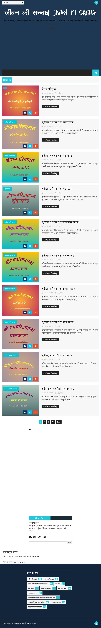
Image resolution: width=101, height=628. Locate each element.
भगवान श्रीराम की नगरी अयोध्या (36, 602)
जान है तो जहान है (32, 593)
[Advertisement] (50, 48)
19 (53, 422)
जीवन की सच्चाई (32, 579)
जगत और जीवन (62, 588)
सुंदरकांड (7, 189)
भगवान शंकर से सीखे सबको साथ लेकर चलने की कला (41, 598)
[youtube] (96, 3)
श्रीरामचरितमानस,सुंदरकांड (57, 188)
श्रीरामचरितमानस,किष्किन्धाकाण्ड (60, 222)
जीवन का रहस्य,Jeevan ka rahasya (14, 561)
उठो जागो (57, 584)
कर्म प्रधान (31, 588)
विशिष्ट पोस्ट (39, 518)
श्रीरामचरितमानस (10, 122)
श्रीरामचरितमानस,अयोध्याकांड (58, 288)
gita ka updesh (11, 355)
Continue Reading (50, 106)
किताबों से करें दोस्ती (46, 588)
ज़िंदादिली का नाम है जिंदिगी (35, 607)
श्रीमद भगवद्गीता (56, 602)
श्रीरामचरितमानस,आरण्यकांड (58, 255)
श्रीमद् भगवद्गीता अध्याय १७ (58, 388)
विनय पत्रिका (49, 89)
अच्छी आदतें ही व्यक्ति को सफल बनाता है (38, 584)
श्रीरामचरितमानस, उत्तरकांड (58, 122)
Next (58, 422)
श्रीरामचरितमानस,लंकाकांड (57, 155)
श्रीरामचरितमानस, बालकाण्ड (58, 322)
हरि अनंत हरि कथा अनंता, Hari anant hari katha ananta (21, 556)
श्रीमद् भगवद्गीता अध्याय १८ (58, 355)
